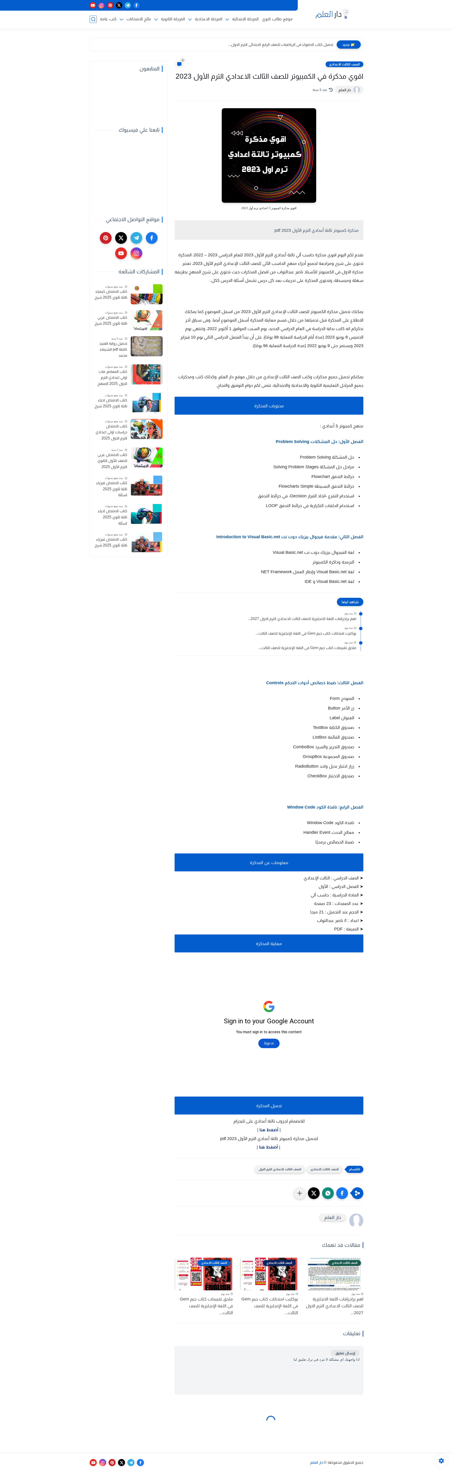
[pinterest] (110, 5)
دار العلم (316, 1462)
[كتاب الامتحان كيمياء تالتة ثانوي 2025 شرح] (147, 294)
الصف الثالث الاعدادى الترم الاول (280, 1169)
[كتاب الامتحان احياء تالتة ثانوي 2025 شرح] (147, 403)
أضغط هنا (269, 1130)
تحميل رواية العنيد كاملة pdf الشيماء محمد (113, 349)
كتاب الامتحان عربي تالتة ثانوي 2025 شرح (111, 320)
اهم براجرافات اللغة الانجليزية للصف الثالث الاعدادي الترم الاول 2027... (302, 619)
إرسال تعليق (345, 1353)
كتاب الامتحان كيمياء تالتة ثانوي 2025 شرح (111, 294)
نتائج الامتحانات (138, 19)
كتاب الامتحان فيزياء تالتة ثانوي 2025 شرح (111, 542)
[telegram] (128, 5)
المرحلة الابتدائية (245, 19)
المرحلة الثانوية (173, 19)
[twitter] (119, 5)
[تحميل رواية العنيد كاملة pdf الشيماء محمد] (147, 346)
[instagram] (101, 5)
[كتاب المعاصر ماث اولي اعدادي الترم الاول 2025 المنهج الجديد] (147, 374)
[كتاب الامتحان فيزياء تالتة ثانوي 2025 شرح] (147, 542)
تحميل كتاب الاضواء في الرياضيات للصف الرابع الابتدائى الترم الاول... (280, 45)
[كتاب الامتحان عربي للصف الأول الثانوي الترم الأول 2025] (147, 458)
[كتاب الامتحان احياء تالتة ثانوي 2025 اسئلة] (147, 514)
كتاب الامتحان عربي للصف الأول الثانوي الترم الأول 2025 (112, 461)
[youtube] (93, 5)
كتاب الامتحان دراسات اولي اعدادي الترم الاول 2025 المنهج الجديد (111, 433)
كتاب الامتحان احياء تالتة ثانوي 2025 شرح (111, 403)
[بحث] (93, 19)
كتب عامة (108, 19)
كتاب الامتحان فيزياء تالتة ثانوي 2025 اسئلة (111, 489)
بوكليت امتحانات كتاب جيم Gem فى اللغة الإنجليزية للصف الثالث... (306, 633)
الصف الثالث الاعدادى (344, 64)
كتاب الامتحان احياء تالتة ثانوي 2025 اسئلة (112, 517)
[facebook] (136, 5)
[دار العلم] (331, 14)
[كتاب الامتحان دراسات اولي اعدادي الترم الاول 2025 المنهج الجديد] (147, 429)
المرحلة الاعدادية (208, 19)
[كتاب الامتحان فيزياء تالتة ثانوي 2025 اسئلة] (147, 486)
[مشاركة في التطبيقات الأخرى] (300, 1193)
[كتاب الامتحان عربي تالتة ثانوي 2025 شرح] (147, 320)
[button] (342, 1193)
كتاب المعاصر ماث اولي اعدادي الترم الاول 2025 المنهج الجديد (112, 378)
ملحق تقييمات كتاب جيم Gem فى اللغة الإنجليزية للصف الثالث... (307, 648)
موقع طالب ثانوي (277, 19)
